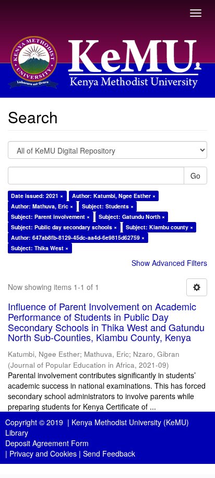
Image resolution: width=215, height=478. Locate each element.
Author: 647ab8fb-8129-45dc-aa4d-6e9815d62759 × (78, 237)
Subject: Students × (108, 206)
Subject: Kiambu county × (159, 227)
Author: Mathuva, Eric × (42, 206)
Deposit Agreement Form (47, 443)
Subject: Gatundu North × (132, 216)
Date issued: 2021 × (37, 196)
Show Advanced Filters (169, 263)
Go (195, 175)
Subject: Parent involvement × (50, 216)
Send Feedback (109, 453)
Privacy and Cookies (43, 453)
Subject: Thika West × (39, 248)
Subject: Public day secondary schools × (64, 227)
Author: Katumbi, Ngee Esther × (114, 196)
